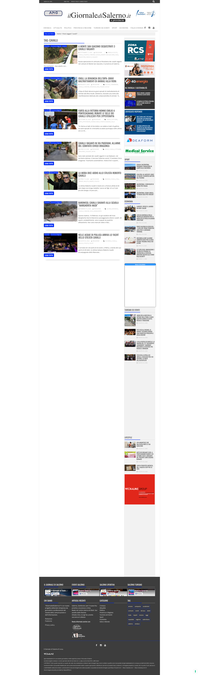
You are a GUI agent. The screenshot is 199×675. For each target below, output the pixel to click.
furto (80, 122)
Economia (124, 28)
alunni (109, 209)
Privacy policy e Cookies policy (79, 1)
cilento (86, 55)
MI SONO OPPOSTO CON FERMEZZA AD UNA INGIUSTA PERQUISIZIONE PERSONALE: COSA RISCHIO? (145, 128)
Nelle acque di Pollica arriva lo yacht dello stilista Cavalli (98, 236)
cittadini (118, 149)
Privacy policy (50, 625)
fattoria (114, 119)
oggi (116, 55)
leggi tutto (49, 69)
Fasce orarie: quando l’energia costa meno (143, 94)
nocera (141, 615)
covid (137, 611)
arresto (130, 606)
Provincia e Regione (82, 28)
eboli (148, 611)
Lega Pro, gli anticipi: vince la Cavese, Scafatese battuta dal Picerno (145, 176)
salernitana (146, 619)
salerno (130, 624)
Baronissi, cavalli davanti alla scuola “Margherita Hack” (98, 204)
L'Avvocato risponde (133, 111)
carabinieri (114, 84)
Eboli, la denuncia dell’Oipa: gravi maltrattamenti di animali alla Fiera (97, 79)
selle (113, 122)
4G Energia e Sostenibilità (136, 87)
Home (59, 34)
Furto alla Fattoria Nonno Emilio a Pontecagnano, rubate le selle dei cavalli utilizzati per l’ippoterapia (96, 113)
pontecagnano (105, 122)
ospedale (131, 619)
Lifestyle (128, 437)
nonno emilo (95, 122)
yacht (91, 243)
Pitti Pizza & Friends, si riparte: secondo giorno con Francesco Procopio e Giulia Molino (145, 332)
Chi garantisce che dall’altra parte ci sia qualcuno (143, 444)
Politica (67, 28)
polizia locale (104, 87)
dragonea (81, 151)
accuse (107, 84)
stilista (96, 181)
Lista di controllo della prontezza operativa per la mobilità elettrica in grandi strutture (146, 217)
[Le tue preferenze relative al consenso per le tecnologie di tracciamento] (195, 671)
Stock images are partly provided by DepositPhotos (57, 670)
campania (138, 606)
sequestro (82, 57)
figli (117, 179)
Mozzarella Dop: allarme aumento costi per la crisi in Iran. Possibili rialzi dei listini (145, 240)
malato (86, 181)
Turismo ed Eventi (102, 28)
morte (91, 181)
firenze (80, 181)
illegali (98, 55)
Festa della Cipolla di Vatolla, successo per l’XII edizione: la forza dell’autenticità (145, 357)
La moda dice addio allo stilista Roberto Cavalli (99, 174)
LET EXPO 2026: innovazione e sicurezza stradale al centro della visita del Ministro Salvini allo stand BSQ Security (145, 253)
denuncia (93, 87)
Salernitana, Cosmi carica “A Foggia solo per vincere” (145, 194)
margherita (98, 211)
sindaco (89, 57)
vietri (93, 151)
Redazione (98, 52)
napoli (135, 615)
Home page (66, 1)
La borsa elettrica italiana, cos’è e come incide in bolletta (145, 103)
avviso (107, 149)
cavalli (80, 55)
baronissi (115, 209)
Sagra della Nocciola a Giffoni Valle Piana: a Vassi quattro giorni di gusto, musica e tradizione (145, 318)
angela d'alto (112, 52)
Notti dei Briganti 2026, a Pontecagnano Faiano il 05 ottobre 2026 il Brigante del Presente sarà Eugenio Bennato (145, 455)
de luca (143, 611)
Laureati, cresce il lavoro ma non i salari (145, 207)
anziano (107, 179)
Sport (114, 28)
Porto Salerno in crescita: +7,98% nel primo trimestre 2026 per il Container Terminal (145, 229)
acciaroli (108, 241)
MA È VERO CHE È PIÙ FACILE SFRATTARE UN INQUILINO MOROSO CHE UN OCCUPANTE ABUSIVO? (145, 119)
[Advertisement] (140, 401)
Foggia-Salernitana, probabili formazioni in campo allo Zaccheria (144, 166)
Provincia (47, 46)
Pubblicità (48, 621)
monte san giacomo (108, 55)
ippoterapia (86, 122)
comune (92, 55)
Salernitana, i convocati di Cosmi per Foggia (145, 185)
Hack (91, 211)
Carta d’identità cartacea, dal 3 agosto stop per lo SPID (145, 467)
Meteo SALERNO (140, 264)
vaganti (95, 57)
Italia (129, 615)
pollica (80, 243)
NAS (98, 87)
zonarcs (64, 46)
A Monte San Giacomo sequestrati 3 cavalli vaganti (96, 47)
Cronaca (47, 28)
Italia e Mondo (137, 28)
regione (138, 619)
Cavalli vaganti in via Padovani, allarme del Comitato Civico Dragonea (99, 144)
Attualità (57, 28)
